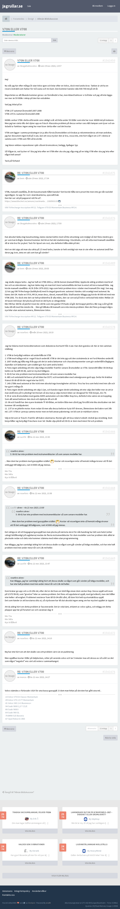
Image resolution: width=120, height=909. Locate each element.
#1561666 (108, 431)
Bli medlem (97, 5)
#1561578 (108, 327)
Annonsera (7, 891)
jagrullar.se (12, 6)
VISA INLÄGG (30, 831)
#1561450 (108, 60)
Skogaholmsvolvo (28, 66)
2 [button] (115, 40)
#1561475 (108, 173)
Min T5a (8, 471)
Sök (29, 6)
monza (23, 677)
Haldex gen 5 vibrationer (32, 844)
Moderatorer (20, 34)
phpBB (48, 903)
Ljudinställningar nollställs (91, 844)
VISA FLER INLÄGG (60, 875)
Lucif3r (23, 437)
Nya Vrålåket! (11, 477)
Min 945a (9, 474)
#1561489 (108, 263)
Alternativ (92, 728)
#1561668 (108, 488)
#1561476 (108, 218)
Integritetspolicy (22, 891)
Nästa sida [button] (110, 737)
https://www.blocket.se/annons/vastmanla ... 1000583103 (31, 201)
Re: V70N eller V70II (30, 173)
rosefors (24, 332)
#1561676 (108, 671)
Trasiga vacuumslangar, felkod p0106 (31, 812)
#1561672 (108, 633)
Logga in (111, 5)
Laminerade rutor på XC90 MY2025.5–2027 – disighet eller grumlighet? (91, 813)
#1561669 (108, 558)
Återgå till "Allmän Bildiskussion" (19, 792)
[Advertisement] (60, 766)
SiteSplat (31, 903)
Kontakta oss (8, 895)
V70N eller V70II (14, 29)
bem (22, 178)
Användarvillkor (39, 891)
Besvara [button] (10, 51)
